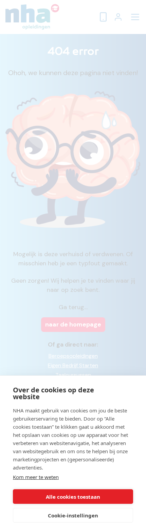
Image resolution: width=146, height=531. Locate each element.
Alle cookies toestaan (73, 496)
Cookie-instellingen (73, 515)
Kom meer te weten (36, 477)
